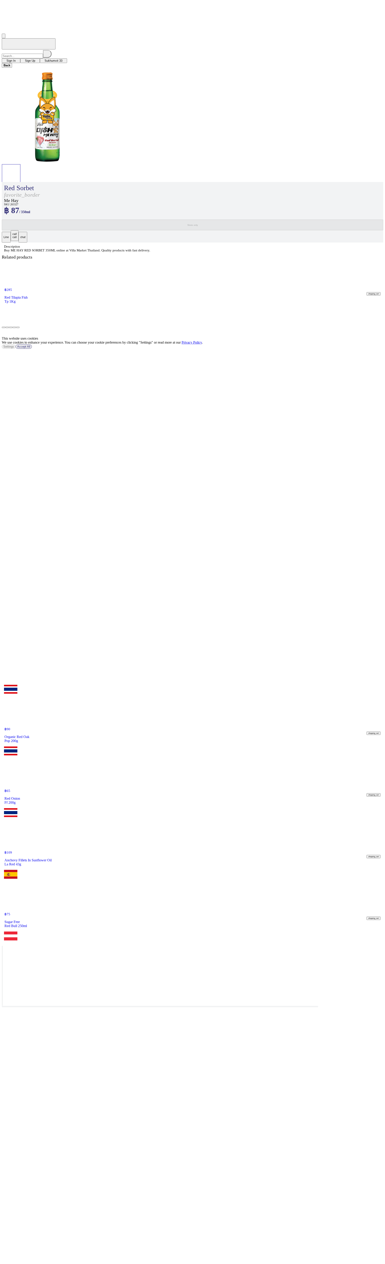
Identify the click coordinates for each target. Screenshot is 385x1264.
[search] (47, 54)
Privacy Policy (192, 342)
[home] (28, 43)
